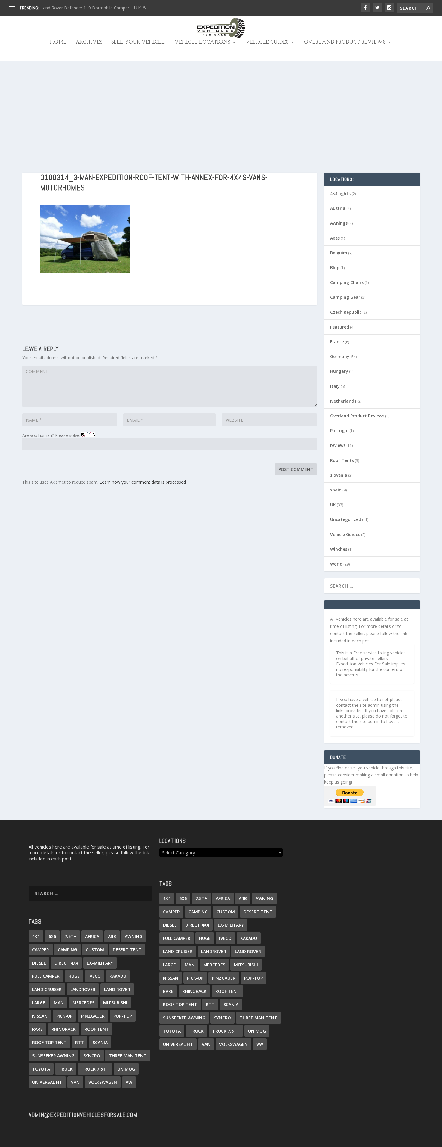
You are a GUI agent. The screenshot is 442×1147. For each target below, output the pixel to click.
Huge (74, 976)
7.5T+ (70, 936)
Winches (338, 549)
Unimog (126, 1069)
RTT (79, 1042)
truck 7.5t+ (95, 1069)
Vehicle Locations (202, 42)
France (337, 341)
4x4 (36, 936)
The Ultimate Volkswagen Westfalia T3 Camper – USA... (94, 8)
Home (58, 42)
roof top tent (49, 1042)
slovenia (338, 475)
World (336, 564)
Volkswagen (102, 1082)
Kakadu (117, 976)
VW (129, 1082)
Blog (334, 267)
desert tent (127, 949)
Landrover (82, 989)
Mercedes (83, 1002)
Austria (337, 208)
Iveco (94, 976)
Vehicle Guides (267, 42)
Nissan (40, 1016)
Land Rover (117, 989)
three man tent (127, 1055)
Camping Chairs (347, 282)
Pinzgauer (93, 1016)
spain (336, 490)
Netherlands (343, 401)
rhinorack (63, 1029)
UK (333, 504)
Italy (335, 386)
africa (92, 936)
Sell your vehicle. (138, 42)
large (38, 1002)
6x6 (52, 936)
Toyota (41, 1069)
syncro (91, 1055)
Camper (40, 949)
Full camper (46, 976)
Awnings (339, 223)
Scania (100, 1042)
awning (133, 936)
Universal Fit (47, 1082)
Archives (88, 42)
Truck (66, 1069)
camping (67, 949)
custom (95, 949)
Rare (37, 1029)
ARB (112, 936)
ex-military (100, 963)
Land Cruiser (47, 989)
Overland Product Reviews (344, 42)
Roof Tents (342, 460)
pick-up (64, 1016)
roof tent (96, 1029)
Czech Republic (345, 312)
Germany (339, 356)
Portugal (339, 430)
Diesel (39, 963)
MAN (59, 1002)
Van (75, 1082)
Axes (335, 238)
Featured (339, 327)
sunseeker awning (53, 1055)
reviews (337, 445)
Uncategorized (345, 519)
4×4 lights (340, 193)
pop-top (122, 1016)
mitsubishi (115, 1002)
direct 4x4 (66, 963)
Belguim (338, 253)
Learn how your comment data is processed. (143, 482)
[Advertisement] (221, 106)
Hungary (339, 371)
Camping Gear (345, 297)
